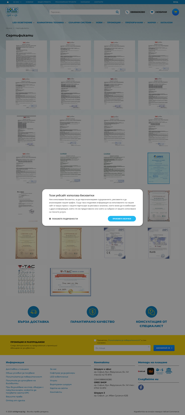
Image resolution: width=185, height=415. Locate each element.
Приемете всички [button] (122, 218)
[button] (63, 218)
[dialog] (92, 207)
